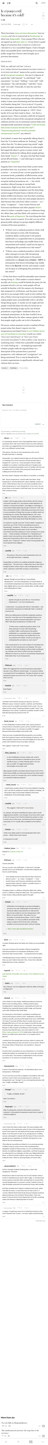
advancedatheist (10, 1166)
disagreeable (15, 39)
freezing (14, 282)
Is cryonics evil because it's (12, 13)
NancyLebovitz (9, 1066)
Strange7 (8, 1090)
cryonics (4, 36)
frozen (14, 156)
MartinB (8, 686)
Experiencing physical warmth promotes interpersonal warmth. (18, 132)
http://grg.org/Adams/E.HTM (13, 1032)
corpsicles (15, 162)
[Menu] (3, 3)
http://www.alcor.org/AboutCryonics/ (20, 929)
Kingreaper (9, 1107)
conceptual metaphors (15, 75)
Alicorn (6, 438)
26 (26, 24)
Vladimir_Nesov (9, 848)
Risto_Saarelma (10, 753)
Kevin (6, 940)
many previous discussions (26, 33)
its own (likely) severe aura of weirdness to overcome (23, 333)
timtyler (8, 829)
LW (9, 3)
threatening (35, 36)
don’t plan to (21, 42)
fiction (38, 207)
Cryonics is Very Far (16, 852)
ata (4, 20)
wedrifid (8, 551)
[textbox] (23, 412)
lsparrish (7, 971)
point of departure (17, 216)
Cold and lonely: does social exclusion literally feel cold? (23, 126)
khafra (7, 983)
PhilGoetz (8, 665)
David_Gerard (9, 721)
